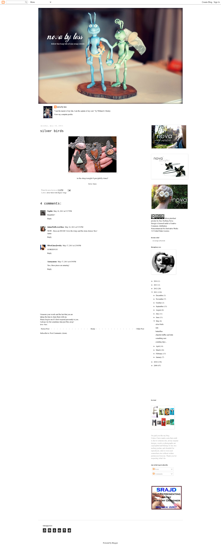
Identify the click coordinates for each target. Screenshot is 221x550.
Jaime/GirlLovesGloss (55, 227)
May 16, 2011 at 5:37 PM (63, 211)
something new (161, 338)
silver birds (160, 324)
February (159, 353)
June (158, 317)
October (159, 302)
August (159, 310)
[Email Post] (69, 190)
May (158, 321)
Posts (157, 469)
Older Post (140, 328)
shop (84, 178)
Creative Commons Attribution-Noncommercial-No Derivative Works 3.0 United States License (164, 227)
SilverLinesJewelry (54, 245)
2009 (156, 365)
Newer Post (45, 328)
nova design (155, 240)
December (160, 295)
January (159, 357)
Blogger (115, 543)
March (158, 350)
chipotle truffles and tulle (164, 334)
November (160, 299)
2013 (156, 285)
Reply (49, 218)
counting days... (161, 342)
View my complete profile (63, 114)
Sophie (50, 211)
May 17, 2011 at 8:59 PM (67, 261)
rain (157, 327)
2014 (156, 281)
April (158, 346)
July (157, 313)
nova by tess (62, 107)
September (160, 306)
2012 (156, 288)
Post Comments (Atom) (58, 333)
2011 (156, 292)
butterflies (159, 331)
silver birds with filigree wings (56, 193)
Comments (159, 474)
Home (93, 328)
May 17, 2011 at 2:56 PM (72, 245)
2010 (156, 362)
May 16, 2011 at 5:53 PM (74, 227)
